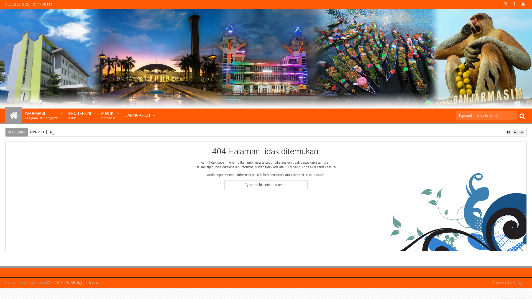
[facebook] (514, 4)
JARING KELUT (138, 115)
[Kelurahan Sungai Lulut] (13, 115)
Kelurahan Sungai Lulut (25, 282)
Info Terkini (79, 115)
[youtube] (523, 4)
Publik (108, 115)
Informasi (41, 115)
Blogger (520, 282)
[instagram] (506, 4)
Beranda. (318, 175)
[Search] (522, 115)
